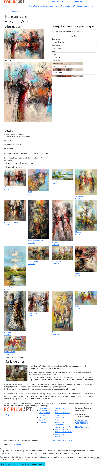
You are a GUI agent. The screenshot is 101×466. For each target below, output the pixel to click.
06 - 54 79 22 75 (82, 423)
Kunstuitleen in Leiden (63, 429)
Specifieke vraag (58, 76)
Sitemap (72, 440)
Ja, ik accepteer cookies (10, 464)
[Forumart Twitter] (8, 415)
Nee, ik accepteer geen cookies (32, 464)
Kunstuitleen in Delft (62, 427)
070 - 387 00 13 (82, 421)
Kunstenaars (38, 6)
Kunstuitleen (48, 6)
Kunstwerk (56, 45)
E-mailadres (56, 57)
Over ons (64, 6)
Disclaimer (63, 440)
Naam (54, 51)
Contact (71, 6)
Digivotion (17, 444)
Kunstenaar (56, 39)
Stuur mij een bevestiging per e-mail (65, 31)
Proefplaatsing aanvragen (83, 6)
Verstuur (74, 36)
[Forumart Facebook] (4, 415)
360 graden (57, 6)
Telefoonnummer (58, 63)
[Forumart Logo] (15, 1)
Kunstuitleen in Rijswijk (63, 432)
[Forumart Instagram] (6, 415)
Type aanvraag (57, 70)
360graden (43, 422)
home (9, 9)
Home (31, 6)
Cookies (55, 440)
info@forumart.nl (83, 427)
